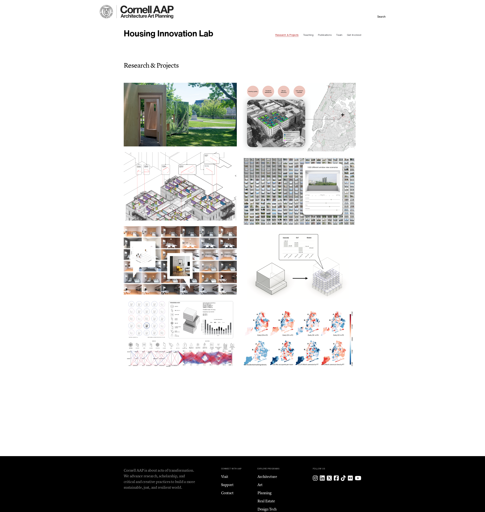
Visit (224, 476)
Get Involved (354, 35)
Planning (264, 492)
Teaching (308, 35)
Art (260, 484)
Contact (227, 492)
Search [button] (381, 17)
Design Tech (267, 509)
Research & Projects (287, 35)
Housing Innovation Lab (168, 34)
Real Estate (266, 500)
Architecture (267, 476)
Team (339, 35)
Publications (325, 35)
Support (227, 484)
